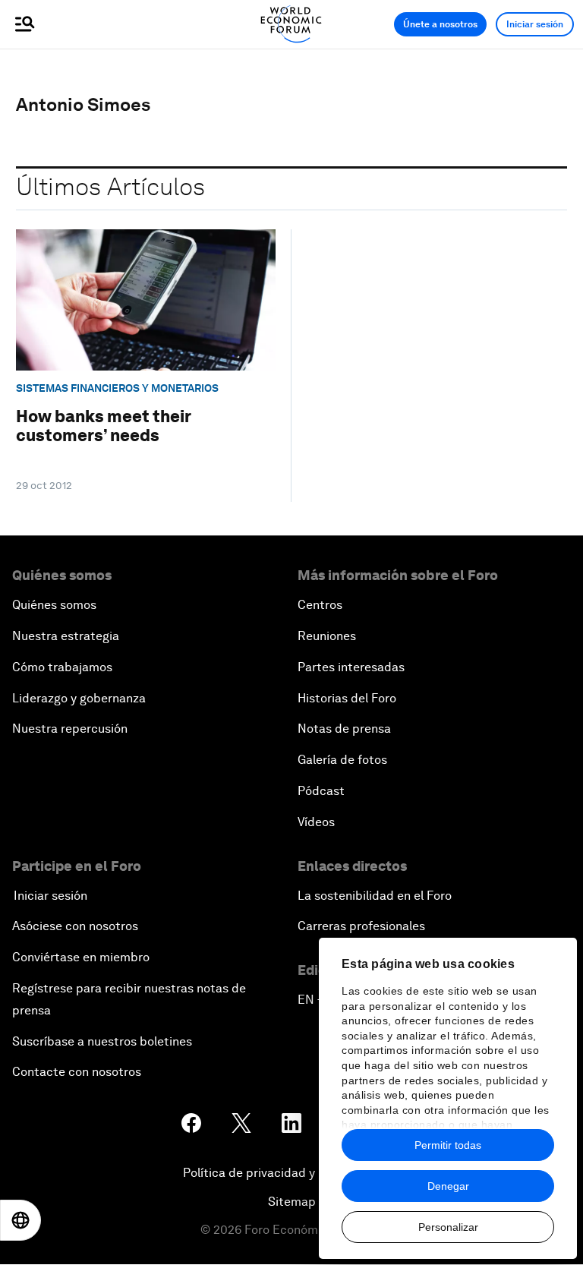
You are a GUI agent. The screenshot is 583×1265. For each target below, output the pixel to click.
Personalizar (448, 1227)
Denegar (448, 1186)
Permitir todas (447, 1145)
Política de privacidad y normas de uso (291, 1173)
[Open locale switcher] (20, 1220)
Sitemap (292, 1201)
